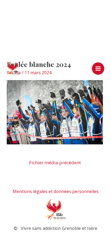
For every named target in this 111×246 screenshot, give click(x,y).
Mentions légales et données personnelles (56, 191)
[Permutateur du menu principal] (98, 68)
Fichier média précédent (55, 162)
